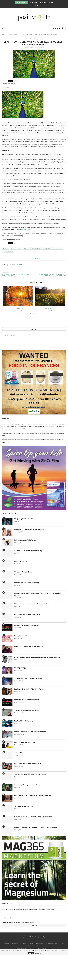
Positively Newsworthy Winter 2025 (26, 700)
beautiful (5, 248)
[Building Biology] (7, 670)
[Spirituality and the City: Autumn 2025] (7, 766)
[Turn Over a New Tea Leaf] (7, 808)
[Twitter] (32, 6)
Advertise (23, 943)
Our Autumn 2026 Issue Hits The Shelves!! (29, 529)
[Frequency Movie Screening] (7, 521)
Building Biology (20, 668)
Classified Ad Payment (52, 943)
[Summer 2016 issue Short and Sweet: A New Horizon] (7, 819)
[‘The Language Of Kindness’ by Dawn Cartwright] (7, 606)
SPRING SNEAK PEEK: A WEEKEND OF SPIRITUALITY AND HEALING (37, 657)
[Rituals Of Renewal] (7, 563)
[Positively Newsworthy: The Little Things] (7, 691)
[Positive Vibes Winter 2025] (7, 723)
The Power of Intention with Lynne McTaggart (30, 774)
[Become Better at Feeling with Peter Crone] (7, 734)
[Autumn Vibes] (18, 296)
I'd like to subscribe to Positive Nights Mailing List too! (18, 922)
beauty (13, 248)
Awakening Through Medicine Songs (27, 785)
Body (19, 248)
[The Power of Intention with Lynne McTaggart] (7, 776)
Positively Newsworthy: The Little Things (29, 689)
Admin (32, 47)
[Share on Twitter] (35, 258)
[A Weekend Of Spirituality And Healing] (7, 553)
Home (3, 34)
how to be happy (36, 248)
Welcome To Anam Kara (23, 572)
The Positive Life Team (34, 946)
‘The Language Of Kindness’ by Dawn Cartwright (31, 604)
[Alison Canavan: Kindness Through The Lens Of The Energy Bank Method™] (7, 595)
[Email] (37, 6)
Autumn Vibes (18, 308)
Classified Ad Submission (36, 943)
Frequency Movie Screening (24, 519)
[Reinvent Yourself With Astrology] (7, 542)
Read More (38, 953)
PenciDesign (48, 949)
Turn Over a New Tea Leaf (23, 806)
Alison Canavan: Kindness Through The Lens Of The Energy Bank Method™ (37, 594)
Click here (46, 433)
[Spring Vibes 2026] (7, 638)
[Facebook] (30, 6)
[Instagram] (35, 6)
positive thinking (8, 251)
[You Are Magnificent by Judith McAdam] (7, 681)
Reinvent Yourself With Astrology (26, 540)
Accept (31, 953)
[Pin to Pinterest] (37, 258)
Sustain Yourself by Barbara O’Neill (26, 710)
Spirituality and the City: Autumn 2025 (27, 763)
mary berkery (46, 248)
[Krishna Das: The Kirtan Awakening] (7, 585)
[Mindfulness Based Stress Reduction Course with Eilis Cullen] (7, 830)
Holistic (26, 248)
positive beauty (57, 248)
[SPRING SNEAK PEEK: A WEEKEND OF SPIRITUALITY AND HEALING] (7, 659)
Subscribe (6, 943)
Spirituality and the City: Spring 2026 (27, 614)
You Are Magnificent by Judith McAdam (28, 678)
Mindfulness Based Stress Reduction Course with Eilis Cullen (36, 827)
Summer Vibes (50, 308)
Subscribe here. (26, 229)
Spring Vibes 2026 (20, 636)
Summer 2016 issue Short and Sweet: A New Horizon (33, 817)
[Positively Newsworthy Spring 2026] (7, 627)
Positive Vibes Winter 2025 (23, 721)
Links (62, 943)
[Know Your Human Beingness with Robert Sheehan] (7, 798)
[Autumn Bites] (7, 755)
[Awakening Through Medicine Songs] (7, 787)
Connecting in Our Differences (25, 742)
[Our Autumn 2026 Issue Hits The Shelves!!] (7, 532)
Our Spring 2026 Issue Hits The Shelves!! (28, 646)
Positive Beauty (13, 34)
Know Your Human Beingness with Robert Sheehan (32, 795)
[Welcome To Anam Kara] (7, 574)
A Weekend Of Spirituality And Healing (28, 551)
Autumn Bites (19, 753)
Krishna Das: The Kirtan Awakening (26, 582)
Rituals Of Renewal (39, 2)
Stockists (15, 943)
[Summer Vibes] (50, 296)
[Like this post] (30, 258)
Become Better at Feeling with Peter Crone (30, 731)
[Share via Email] (39, 258)
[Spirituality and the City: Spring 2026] (7, 617)
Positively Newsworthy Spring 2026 (26, 625)
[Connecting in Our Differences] (7, 744)
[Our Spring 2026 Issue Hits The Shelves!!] (7, 649)
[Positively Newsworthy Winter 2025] (7, 702)
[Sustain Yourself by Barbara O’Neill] (7, 712)
